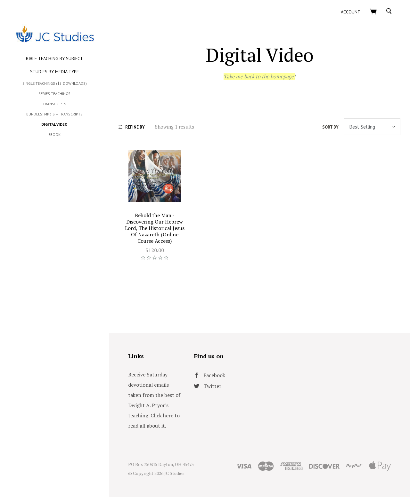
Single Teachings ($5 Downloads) (54, 83)
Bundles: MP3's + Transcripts (54, 114)
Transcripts (54, 103)
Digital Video (54, 124)
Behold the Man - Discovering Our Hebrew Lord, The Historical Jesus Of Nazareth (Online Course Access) (154, 228)
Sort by (330, 127)
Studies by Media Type (54, 72)
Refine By (135, 127)
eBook (54, 134)
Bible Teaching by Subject (54, 58)
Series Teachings (54, 93)
